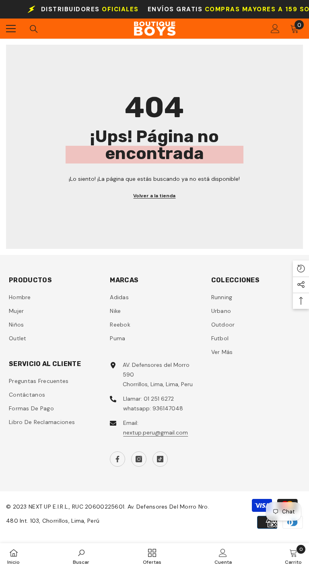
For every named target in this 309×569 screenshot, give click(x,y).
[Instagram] (138, 459)
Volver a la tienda (154, 195)
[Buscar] (34, 29)
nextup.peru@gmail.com (155, 432)
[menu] (11, 28)
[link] (81, 556)
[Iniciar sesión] (275, 28)
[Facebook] (117, 459)
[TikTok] (160, 459)
